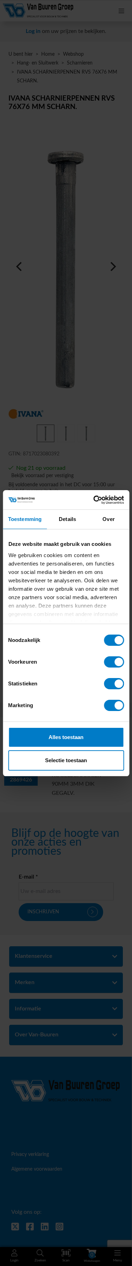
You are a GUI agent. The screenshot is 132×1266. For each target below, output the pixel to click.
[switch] (114, 662)
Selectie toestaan (66, 760)
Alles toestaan (66, 737)
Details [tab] (67, 519)
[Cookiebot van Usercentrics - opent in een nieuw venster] (94, 500)
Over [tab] (108, 519)
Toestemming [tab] (25, 519)
